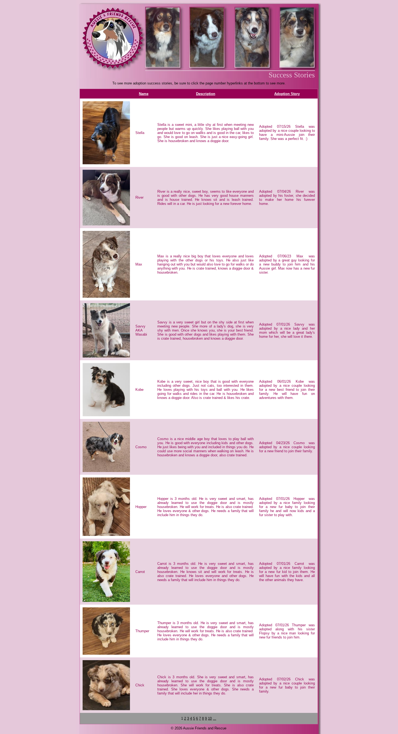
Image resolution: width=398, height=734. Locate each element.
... (214, 718)
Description (205, 94)
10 (210, 718)
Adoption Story (287, 94)
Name (143, 94)
